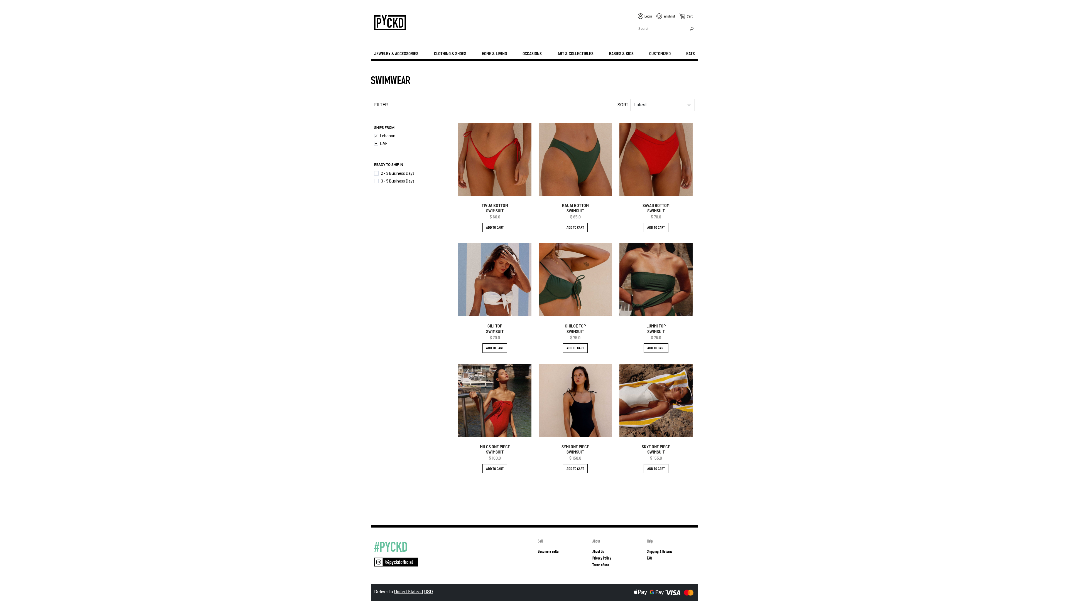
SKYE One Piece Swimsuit (656, 449)
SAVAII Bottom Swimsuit (656, 208)
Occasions (532, 53)
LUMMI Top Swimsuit (656, 328)
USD (428, 591)
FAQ (649, 558)
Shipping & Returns (659, 551)
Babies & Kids (621, 53)
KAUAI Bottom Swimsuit (575, 208)
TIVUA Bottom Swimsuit (495, 208)
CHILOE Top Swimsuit (575, 328)
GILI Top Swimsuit (495, 328)
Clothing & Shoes (450, 53)
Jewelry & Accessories (396, 53)
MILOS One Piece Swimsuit (495, 449)
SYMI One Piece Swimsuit (575, 449)
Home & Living (494, 53)
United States (408, 591)
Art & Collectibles (576, 53)
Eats (690, 53)
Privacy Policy (601, 558)
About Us (598, 551)
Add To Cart (495, 227)
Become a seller (549, 551)
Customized (660, 53)
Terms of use (600, 564)
